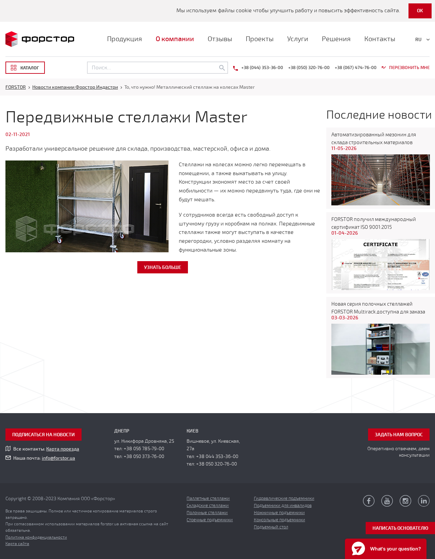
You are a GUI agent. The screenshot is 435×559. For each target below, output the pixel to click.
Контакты (379, 39)
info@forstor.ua (58, 458)
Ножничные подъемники (279, 512)
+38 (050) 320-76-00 (309, 67)
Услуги (297, 39)
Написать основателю (400, 528)
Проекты (260, 39)
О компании (175, 39)
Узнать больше (162, 267)
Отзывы (220, 39)
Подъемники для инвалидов (283, 505)
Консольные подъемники (279, 520)
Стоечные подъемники (210, 520)
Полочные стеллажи (207, 512)
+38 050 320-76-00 (216, 464)
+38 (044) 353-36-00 (262, 67)
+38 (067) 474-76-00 (356, 67)
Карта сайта (17, 543)
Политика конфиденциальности (36, 537)
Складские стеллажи (208, 505)
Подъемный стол (271, 527)
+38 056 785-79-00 (144, 449)
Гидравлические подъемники (284, 498)
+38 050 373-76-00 (144, 456)
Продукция (124, 39)
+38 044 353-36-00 (217, 456)
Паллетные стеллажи (208, 498)
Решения (336, 39)
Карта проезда (62, 449)
